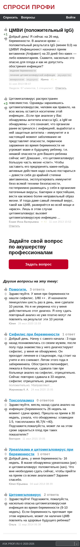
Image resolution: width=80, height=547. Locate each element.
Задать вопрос (38, 264)
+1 (6, 34)
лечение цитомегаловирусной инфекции (32, 75)
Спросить (10, 17)
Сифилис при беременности (34, 334)
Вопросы (28, 17)
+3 (6, 103)
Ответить (60, 88)
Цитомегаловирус (25, 495)
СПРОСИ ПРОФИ (29, 7)
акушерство (64, 75)
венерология (17, 79)
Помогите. (18, 289)
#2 (45, 221)
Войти (70, 17)
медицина (32, 79)
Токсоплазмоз (21, 400)
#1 (52, 79)
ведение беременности (23, 70)
